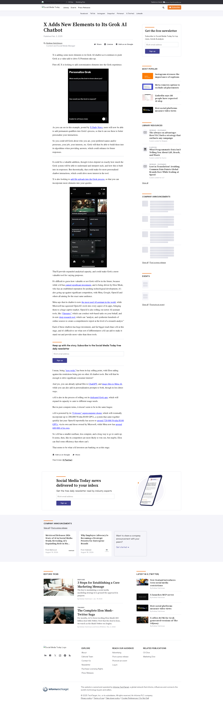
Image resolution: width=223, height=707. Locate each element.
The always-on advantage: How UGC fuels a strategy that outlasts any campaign (165, 135)
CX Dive (70, 2)
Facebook (84, 13)
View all (145, 183)
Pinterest (120, 13)
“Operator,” (67, 313)
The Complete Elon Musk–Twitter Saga (95, 612)
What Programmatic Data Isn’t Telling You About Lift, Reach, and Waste (165, 152)
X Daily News (96, 127)
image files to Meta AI (112, 383)
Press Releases (84, 7)
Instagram (101, 13)
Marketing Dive (80, 2)
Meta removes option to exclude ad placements (167, 86)
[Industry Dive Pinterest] (64, 655)
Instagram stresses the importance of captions (167, 75)
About (84, 652)
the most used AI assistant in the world (99, 302)
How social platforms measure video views (166, 109)
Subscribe (176, 7)
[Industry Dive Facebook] (50, 655)
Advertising (116, 652)
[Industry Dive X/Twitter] (55, 655)
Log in (114, 665)
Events (73, 7)
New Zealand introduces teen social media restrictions (162, 583)
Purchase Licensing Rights (92, 669)
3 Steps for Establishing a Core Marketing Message (98, 585)
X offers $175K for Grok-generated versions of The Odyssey (164, 620)
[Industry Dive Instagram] (60, 655)
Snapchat (111, 13)
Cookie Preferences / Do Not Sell (135, 698)
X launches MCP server (162, 594)
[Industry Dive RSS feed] (69, 655)
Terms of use (99, 698)
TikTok (92, 13)
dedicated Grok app (99, 397)
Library (66, 7)
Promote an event (157, 304)
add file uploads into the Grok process (87, 179)
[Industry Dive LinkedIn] (45, 655)
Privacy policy (86, 698)
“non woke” (70, 370)
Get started (122, 547)
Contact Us (86, 660)
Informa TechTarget (121, 687)
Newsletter (86, 665)
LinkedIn (139, 13)
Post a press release (158, 262)
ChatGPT (93, 383)
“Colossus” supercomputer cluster (87, 413)
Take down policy (113, 698)
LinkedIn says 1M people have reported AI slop (166, 98)
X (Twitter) (130, 13)
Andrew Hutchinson (54, 43)
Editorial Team (87, 656)
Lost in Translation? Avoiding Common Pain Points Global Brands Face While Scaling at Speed (164, 170)
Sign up (60, 360)
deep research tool (67, 317)
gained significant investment (78, 284)
